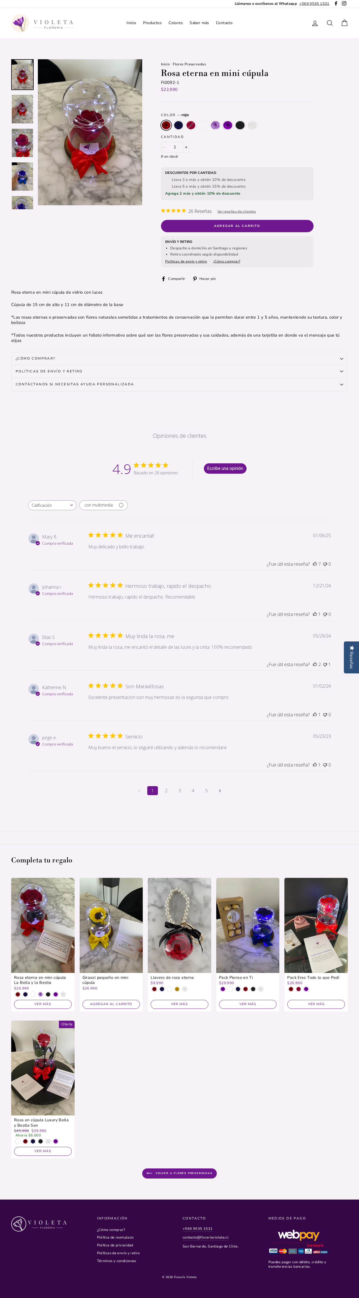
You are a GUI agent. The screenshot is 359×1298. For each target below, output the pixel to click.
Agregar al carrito (111, 1004)
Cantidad (172, 137)
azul (178, 125)
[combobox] (52, 505)
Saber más (199, 23)
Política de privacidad (115, 1245)
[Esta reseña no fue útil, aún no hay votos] (325, 564)
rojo (166, 125)
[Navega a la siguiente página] (220, 790)
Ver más (42, 1004)
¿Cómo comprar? (226, 261)
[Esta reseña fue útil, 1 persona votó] (315, 614)
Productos (152, 23)
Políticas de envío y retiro (186, 261)
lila (215, 125)
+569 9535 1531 (198, 1228)
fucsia (191, 125)
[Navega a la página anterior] (139, 790)
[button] (90, 132)
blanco (252, 125)
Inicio (131, 23)
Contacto (224, 23)
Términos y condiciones (116, 1261)
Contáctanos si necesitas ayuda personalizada (75, 384)
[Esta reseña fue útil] (315, 564)
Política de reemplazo (115, 1237)
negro (240, 125)
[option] (282, 3)
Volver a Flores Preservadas (183, 1173)
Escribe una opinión (225, 468)
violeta (227, 125)
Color (175, 115)
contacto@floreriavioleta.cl (206, 1237)
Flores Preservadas (189, 64)
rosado (203, 125)
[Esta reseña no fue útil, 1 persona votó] (325, 664)
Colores (176, 23)
